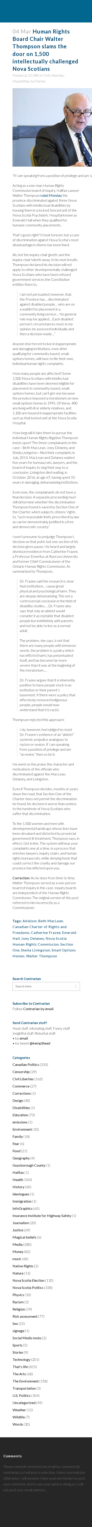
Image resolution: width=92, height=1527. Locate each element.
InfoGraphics (23, 1208)
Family (18, 1136)
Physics (18, 1295)
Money (18, 1251)
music (17, 1259)
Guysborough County (29, 1165)
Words (18, 1424)
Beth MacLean (50, 921)
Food (16, 1151)
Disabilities (21, 81)
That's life (20, 1366)
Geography (21, 1158)
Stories (18, 1352)
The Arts (19, 1374)
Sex (15, 1323)
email (24, 1038)
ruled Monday (51, 195)
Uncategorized (24, 1402)
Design (18, 1100)
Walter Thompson (41, 956)
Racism (18, 1302)
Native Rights (23, 1266)
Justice (18, 1230)
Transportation (24, 1388)
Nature (18, 1273)
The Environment (26, 1381)
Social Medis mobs (27, 1338)
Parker (40, 81)
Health (18, 1179)
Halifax (18, 1172)
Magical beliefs (24, 1237)
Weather (19, 1410)
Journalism (21, 1223)
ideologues (21, 1194)
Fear (16, 1143)
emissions (20, 1122)
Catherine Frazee (46, 932)
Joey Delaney (32, 938)
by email (46, 1009)
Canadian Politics (26, 1064)
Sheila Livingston (35, 950)
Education (20, 1115)
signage (18, 1330)
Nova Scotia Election (28, 1280)
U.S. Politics (22, 1395)
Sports (18, 1345)
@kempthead (40, 1043)
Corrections (22, 1093)
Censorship (21, 1071)
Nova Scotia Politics (28, 1287)
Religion (19, 1309)
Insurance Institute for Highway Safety (42, 1215)
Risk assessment (25, 1316)
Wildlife (19, 1417)
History (18, 1187)
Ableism (30, 921)
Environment (22, 1129)
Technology (21, 1359)
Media (18, 1244)
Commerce (21, 1086)
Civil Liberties (53, 75)
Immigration (22, 1201)
